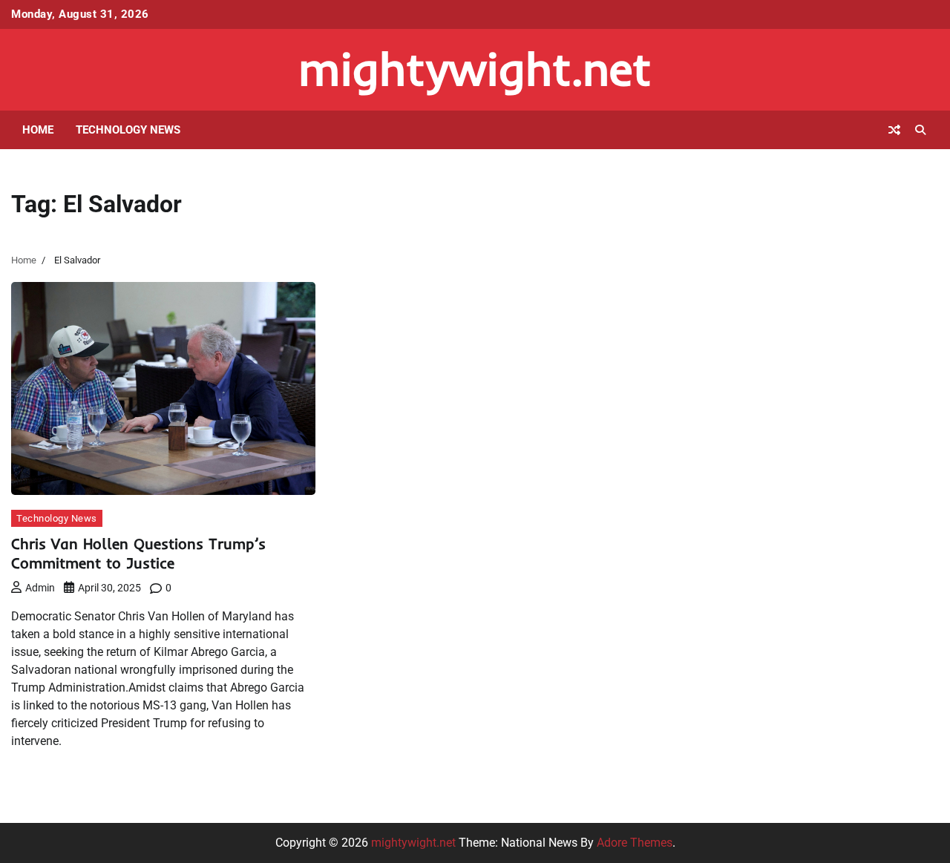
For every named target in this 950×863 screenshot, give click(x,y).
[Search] (920, 130)
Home (37, 130)
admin (40, 588)
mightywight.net (475, 68)
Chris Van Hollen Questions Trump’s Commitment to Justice (138, 553)
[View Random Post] (894, 130)
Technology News (128, 130)
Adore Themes (634, 843)
